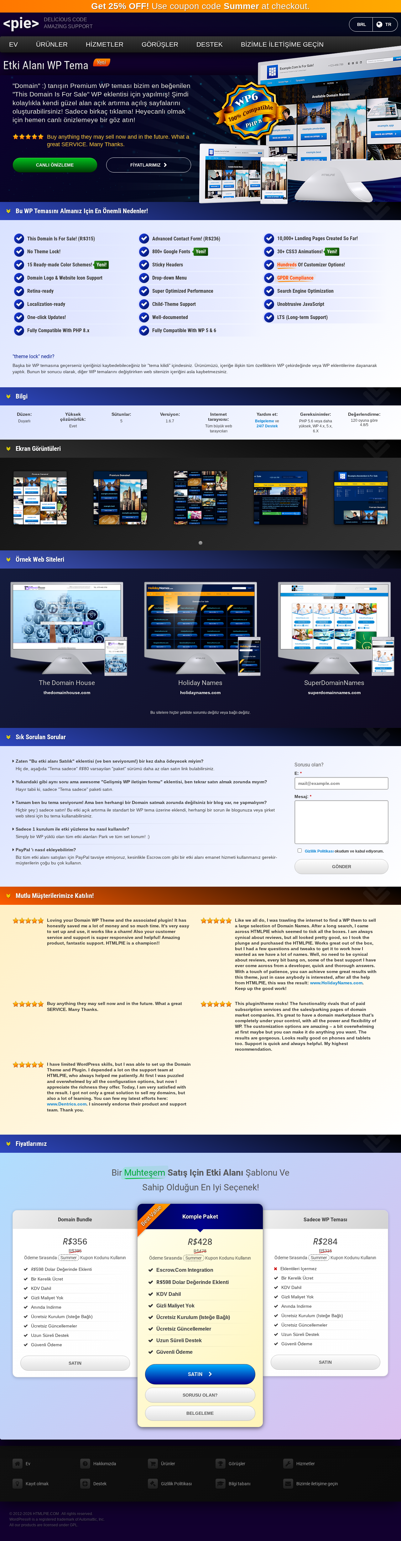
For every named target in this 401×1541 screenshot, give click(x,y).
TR (391, 24)
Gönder (341, 866)
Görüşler (160, 44)
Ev (13, 44)
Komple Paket (200, 1216)
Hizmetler (104, 44)
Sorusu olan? (200, 1395)
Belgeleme (264, 421)
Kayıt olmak (37, 1483)
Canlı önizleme (55, 165)
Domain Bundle (75, 1220)
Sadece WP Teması (325, 1220)
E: (305, 773)
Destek (209, 44)
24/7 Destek (267, 426)
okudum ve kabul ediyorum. (344, 851)
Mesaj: (310, 796)
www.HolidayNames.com (336, 982)
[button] (200, 543)
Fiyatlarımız (145, 165)
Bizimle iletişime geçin (282, 44)
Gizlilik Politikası (319, 851)
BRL (365, 24)
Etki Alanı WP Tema (45, 65)
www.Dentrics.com (66, 1103)
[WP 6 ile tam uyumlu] (250, 111)
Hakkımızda (104, 1463)
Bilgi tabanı (239, 1483)
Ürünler (52, 44)
